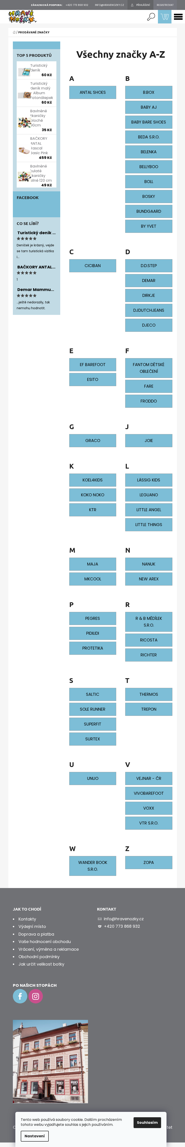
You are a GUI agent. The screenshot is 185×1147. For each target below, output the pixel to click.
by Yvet (148, 226)
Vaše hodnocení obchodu (44, 941)
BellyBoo (148, 166)
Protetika (92, 648)
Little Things (148, 524)
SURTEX (92, 739)
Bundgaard (148, 211)
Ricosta (148, 640)
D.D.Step (149, 265)
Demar (148, 280)
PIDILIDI (92, 633)
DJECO (148, 325)
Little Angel (148, 510)
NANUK (148, 564)
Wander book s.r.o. (92, 866)
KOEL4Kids (93, 480)
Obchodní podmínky (39, 956)
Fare (148, 386)
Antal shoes (93, 92)
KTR (92, 510)
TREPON (148, 709)
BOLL (148, 181)
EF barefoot (93, 364)
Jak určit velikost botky (41, 964)
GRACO (92, 440)
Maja (92, 564)
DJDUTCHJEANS (148, 310)
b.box (148, 92)
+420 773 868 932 (122, 926)
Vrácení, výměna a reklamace (48, 949)
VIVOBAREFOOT (149, 793)
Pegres (92, 618)
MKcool (92, 579)
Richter (149, 655)
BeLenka (149, 152)
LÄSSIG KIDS (148, 480)
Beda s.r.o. (148, 137)
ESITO (92, 379)
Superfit (92, 724)
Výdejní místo (32, 926)
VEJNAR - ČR (148, 778)
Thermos (148, 694)
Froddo (149, 401)
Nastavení (35, 1136)
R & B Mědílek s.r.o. (149, 622)
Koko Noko (92, 495)
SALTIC (92, 694)
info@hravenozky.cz (124, 919)
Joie (149, 440)
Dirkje (148, 295)
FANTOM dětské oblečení (148, 368)
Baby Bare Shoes (148, 122)
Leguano (149, 495)
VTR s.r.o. (148, 823)
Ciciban (93, 265)
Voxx (148, 808)
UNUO (92, 778)
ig (35, 996)
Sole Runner (92, 709)
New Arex (149, 579)
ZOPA (148, 862)
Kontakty (27, 919)
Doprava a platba (36, 934)
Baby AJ (149, 107)
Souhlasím (147, 1122)
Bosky (148, 196)
